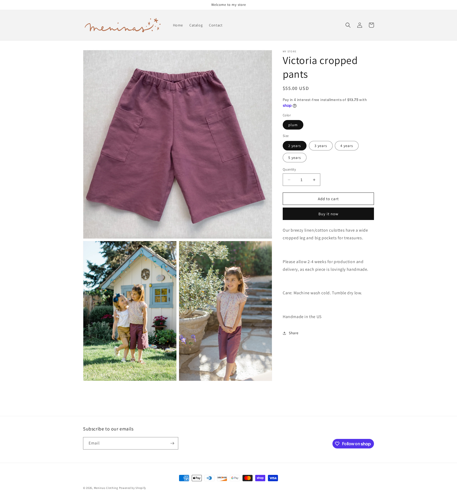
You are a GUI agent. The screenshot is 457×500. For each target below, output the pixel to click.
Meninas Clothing (106, 488)
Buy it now (328, 214)
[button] (348, 25)
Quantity (289, 169)
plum (293, 125)
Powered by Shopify (132, 488)
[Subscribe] (172, 443)
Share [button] (294, 333)
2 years (294, 145)
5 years (294, 157)
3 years (320, 145)
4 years (346, 145)
